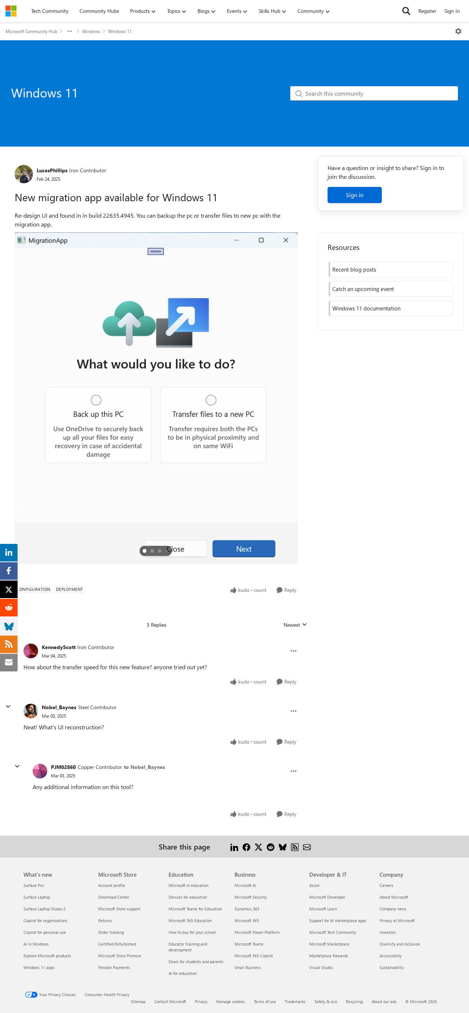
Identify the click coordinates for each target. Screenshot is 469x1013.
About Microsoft (394, 897)
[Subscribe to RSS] (295, 846)
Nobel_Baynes (59, 707)
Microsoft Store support (119, 908)
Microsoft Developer (327, 897)
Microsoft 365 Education (190, 920)
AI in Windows (36, 944)
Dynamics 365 (246, 908)
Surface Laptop (36, 897)
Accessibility (391, 955)
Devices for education (188, 897)
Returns (105, 920)
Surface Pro (33, 885)
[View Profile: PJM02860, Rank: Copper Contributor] (40, 771)
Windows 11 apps (39, 967)
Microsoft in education (188, 885)
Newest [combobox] (295, 625)
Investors (388, 932)
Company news (393, 908)
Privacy (201, 1001)
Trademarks (295, 1001)
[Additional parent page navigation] (69, 31)
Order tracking (111, 932)
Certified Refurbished (117, 944)
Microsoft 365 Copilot (253, 955)
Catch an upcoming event (363, 288)
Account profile (111, 885)
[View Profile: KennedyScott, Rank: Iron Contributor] (30, 651)
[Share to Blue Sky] (283, 846)
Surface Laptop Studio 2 (44, 908)
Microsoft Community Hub (31, 31)
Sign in (354, 195)
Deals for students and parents (196, 961)
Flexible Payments (114, 967)
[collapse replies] (8, 706)
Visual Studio (321, 967)
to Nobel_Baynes (144, 766)
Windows (91, 31)
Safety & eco (325, 1001)
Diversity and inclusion (400, 944)
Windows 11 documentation (366, 308)
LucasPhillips (52, 170)
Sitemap (138, 1001)
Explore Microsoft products (47, 955)
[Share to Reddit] (270, 846)
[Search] (406, 11)
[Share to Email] (307, 846)
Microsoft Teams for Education (195, 908)
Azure (314, 885)
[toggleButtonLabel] (458, 31)
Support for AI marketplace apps (337, 920)
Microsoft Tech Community (332, 932)
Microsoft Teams (248, 944)
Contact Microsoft (170, 1001)
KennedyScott (58, 647)
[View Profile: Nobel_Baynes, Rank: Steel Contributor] (30, 711)
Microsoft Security (250, 897)
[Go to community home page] (10, 10)
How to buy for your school (192, 932)
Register (427, 10)
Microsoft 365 (246, 920)
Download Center (113, 897)
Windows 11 (120, 31)
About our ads (384, 1001)
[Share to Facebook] (246, 846)
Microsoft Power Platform (257, 932)
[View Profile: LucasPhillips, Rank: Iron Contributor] (24, 174)
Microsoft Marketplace (329, 944)
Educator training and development (188, 947)
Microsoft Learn (323, 908)
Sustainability (392, 967)
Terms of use (265, 1001)
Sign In (452, 10)
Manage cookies (230, 1001)
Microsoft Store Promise (119, 955)
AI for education (183, 973)
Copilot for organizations (45, 920)
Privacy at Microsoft (397, 920)
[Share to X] (258, 846)
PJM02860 (63, 766)
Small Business (247, 967)
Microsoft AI (245, 885)
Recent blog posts (354, 269)
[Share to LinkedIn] (234, 846)
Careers (387, 885)
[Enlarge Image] (156, 398)
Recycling (354, 1001)
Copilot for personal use (44, 932)
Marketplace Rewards (328, 955)
